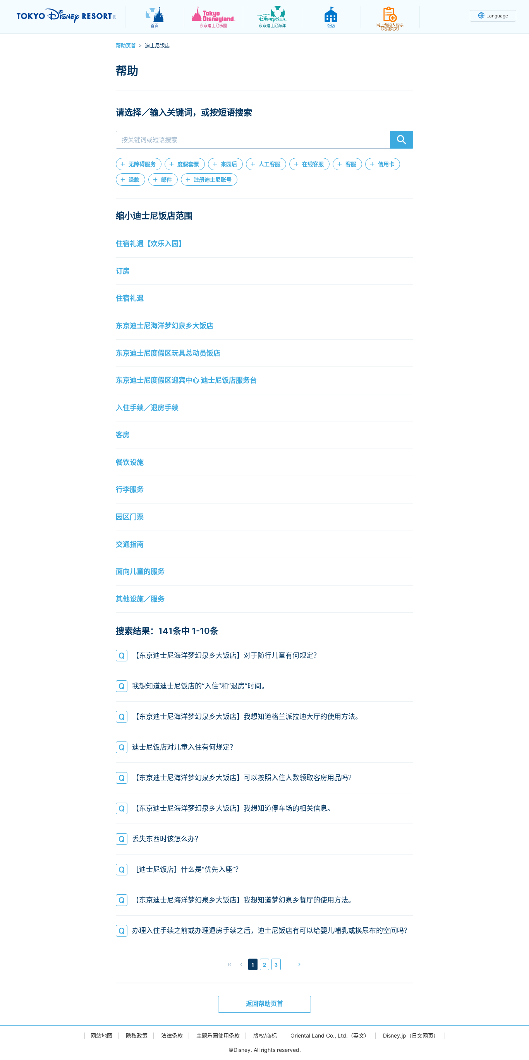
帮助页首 (126, 45)
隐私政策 (137, 1036)
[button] (138, 164)
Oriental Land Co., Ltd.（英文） (329, 1036)
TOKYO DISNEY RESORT (66, 16)
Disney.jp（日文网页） (411, 1036)
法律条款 (172, 1036)
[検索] (401, 140)
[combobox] (264, 140)
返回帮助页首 (264, 1003)
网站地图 (101, 1036)
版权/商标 (265, 1036)
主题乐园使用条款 (218, 1036)
